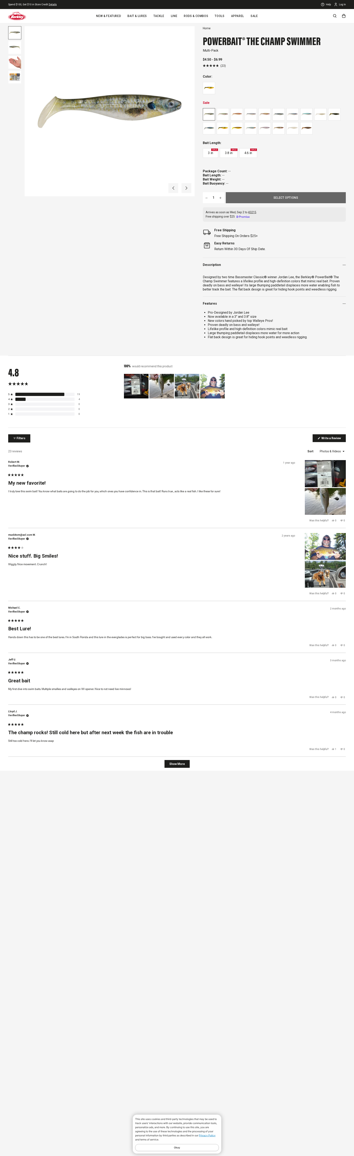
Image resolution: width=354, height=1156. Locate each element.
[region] (175, 386)
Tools (219, 16)
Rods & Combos (196, 16)
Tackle (158, 16)
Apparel (237, 16)
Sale (254, 16)
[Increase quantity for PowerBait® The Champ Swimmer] (220, 198)
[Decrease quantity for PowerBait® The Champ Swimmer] (206, 198)
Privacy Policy (207, 1135)
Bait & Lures (137, 16)
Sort (310, 451)
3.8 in (230, 152)
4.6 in (250, 152)
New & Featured (108, 16)
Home (207, 28)
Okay (177, 1147)
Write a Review (333, 439)
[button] (173, 188)
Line (174, 16)
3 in (212, 152)
